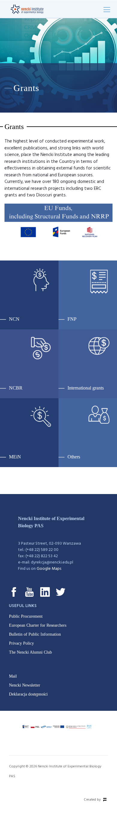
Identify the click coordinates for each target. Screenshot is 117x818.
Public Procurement (26, 616)
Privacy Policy (21, 643)
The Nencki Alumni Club (30, 652)
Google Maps (49, 568)
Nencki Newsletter (24, 685)
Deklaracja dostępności (28, 694)
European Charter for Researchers (37, 625)
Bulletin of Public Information (35, 634)
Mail (13, 676)
